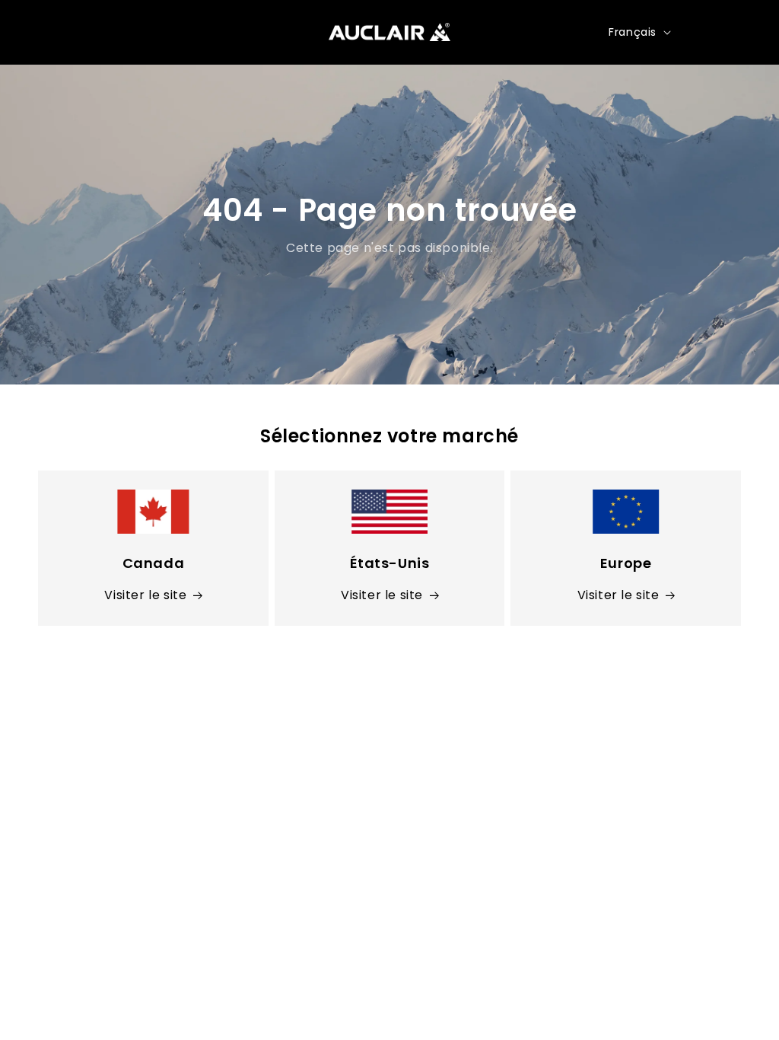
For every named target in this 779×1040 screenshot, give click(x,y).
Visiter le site (145, 595)
